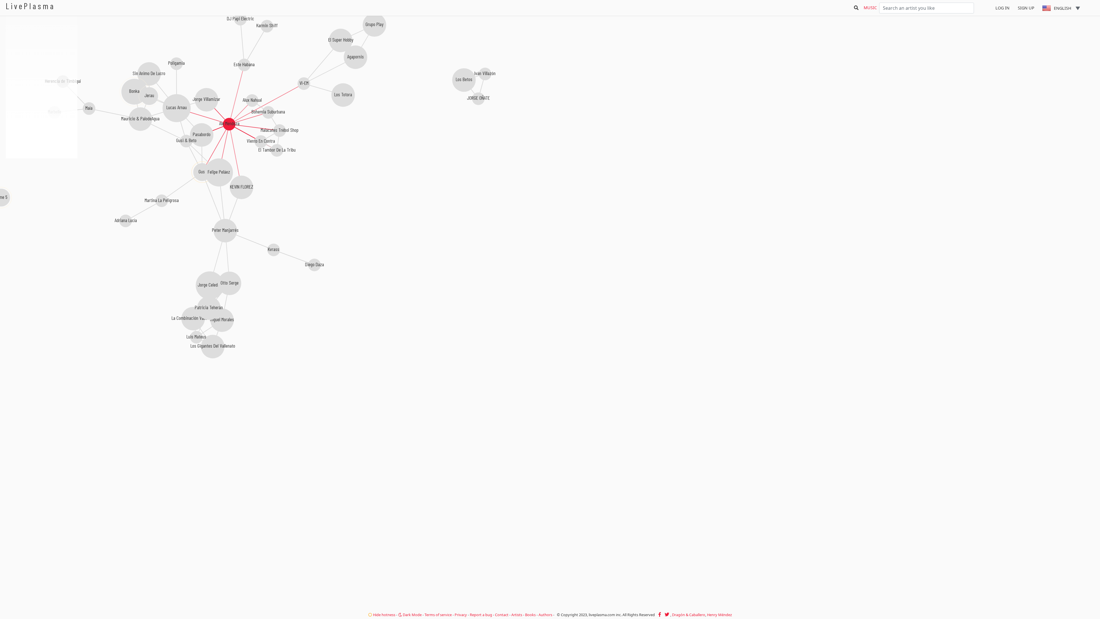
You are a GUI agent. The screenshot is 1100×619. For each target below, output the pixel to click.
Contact (501, 614)
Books (530, 614)
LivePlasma (30, 6)
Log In (1002, 8)
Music (870, 7)
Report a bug (481, 614)
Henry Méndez (719, 614)
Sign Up (1026, 8)
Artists (516, 614)
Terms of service (438, 614)
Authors (545, 614)
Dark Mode (412, 614)
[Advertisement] (41, 189)
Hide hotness (383, 614)
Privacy (461, 614)
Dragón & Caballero (688, 614)
